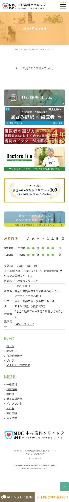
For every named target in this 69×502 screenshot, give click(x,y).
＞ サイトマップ (34, 458)
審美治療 (11, 418)
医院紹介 (11, 351)
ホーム (10, 346)
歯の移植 (11, 413)
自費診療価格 (14, 356)
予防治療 (11, 389)
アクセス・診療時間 (18, 365)
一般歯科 (11, 384)
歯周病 (10, 394)
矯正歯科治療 (14, 399)
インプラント (14, 403)
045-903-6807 (24, 324)
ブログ (10, 360)
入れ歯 (10, 408)
